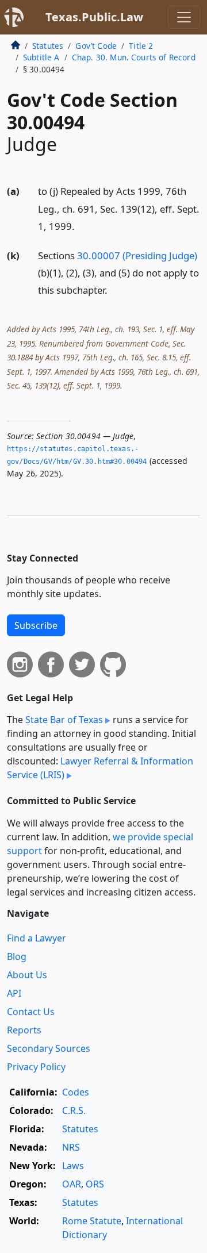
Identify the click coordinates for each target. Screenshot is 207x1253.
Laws (73, 1165)
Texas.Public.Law (94, 17)
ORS (95, 1184)
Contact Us (31, 1011)
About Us (27, 974)
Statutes (47, 45)
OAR (71, 1184)
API (14, 993)
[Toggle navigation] (184, 17)
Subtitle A (41, 57)
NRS (71, 1147)
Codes (75, 1092)
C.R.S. (74, 1110)
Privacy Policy (36, 1066)
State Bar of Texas (64, 719)
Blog (16, 956)
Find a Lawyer (36, 938)
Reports (24, 1030)
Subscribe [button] (35, 625)
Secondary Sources (48, 1048)
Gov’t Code (96, 45)
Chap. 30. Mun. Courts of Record (133, 57)
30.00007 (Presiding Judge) (137, 255)
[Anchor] (81, 225)
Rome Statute (91, 1220)
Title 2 (141, 45)
